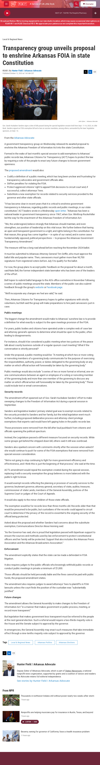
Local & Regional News (13, 39)
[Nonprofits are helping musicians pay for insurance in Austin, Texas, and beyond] (11, 716)
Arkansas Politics (45, 642)
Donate (89, 4)
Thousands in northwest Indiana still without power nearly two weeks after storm (57, 696)
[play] (7, 13)
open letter (60, 210)
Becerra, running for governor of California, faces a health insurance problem (55, 731)
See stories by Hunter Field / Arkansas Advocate (43, 680)
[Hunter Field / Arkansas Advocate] (8, 668)
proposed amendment (20, 170)
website (39, 287)
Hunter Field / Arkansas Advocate (26, 70)
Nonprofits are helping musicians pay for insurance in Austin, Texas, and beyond (57, 712)
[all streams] (96, 13)
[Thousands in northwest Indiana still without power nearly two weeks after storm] (11, 700)
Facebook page (54, 287)
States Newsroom (73, 671)
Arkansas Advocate (24, 137)
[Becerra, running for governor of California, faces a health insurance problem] (11, 736)
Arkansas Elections (67, 642)
